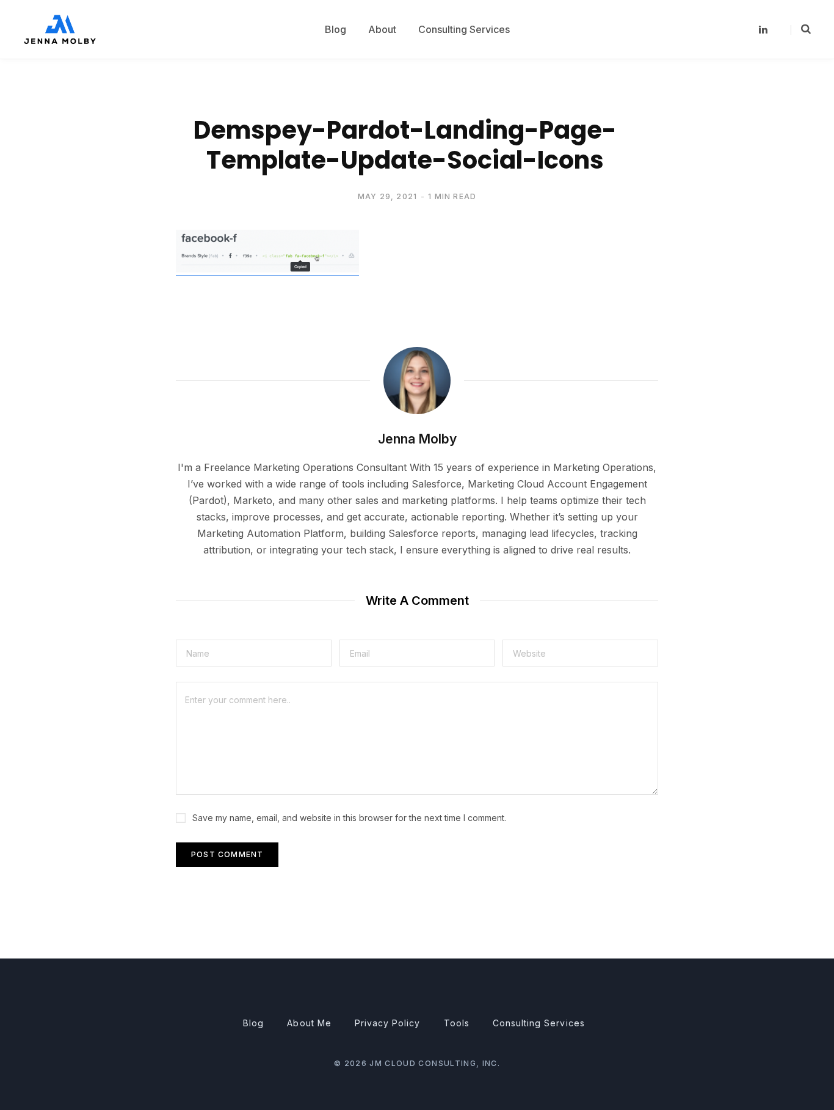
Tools (457, 1023)
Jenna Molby (417, 439)
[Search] (801, 29)
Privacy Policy (388, 1023)
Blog (253, 1023)
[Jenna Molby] (59, 29)
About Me (309, 1023)
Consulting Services (539, 1023)
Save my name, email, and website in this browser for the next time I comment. (349, 817)
